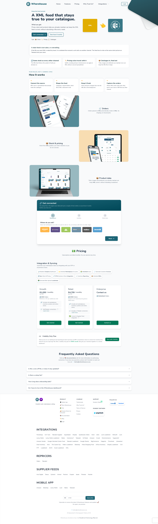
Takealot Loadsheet (72, 441)
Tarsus (47, 474)
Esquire (72, 474)
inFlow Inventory (100, 445)
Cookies (78, 414)
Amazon (92, 438)
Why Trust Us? (88, 4)
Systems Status (97, 402)
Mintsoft (114, 435)
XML (67, 448)
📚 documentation (70, 358)
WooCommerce (106, 438)
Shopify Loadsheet (112, 445)
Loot (120, 435)
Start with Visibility (112, 339)
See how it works (56, 35)
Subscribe (90, 498)
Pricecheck (111, 441)
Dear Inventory (41, 445)
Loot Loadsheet (105, 435)
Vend (92, 435)
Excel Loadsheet (59, 448)
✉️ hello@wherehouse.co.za (79, 510)
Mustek (90, 474)
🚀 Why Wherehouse (65, 405)
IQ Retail (85, 438)
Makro (63, 438)
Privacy (78, 411)
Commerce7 (70, 438)
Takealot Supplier (57, 435)
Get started (50, 323)
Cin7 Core (47, 435)
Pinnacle (83, 474)
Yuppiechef (116, 438)
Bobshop (77, 445)
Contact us (107, 323)
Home (58, 4)
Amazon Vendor (41, 441)
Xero (48, 445)
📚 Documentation (65, 415)
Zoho (97, 435)
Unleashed (119, 441)
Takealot (78, 438)
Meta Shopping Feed (88, 445)
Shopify (75, 435)
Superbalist (67, 435)
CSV (121, 445)
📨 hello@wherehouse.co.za (81, 362)
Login (124, 4)
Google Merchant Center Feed (56, 441)
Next (110, 239)
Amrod (59, 474)
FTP (38, 448)
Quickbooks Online (84, 435)
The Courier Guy (56, 445)
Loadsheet (44, 448)
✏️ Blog (62, 418)
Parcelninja (40, 435)
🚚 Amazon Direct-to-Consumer (65, 412)
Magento (103, 441)
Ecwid (98, 438)
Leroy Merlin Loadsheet (52, 438)
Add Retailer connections (49, 309)
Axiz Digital (40, 474)
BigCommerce (95, 441)
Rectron (65, 474)
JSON (50, 448)
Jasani (77, 474)
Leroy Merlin (40, 438)
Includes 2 (74, 311)
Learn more (46, 311)
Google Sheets (84, 441)
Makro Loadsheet (68, 445)
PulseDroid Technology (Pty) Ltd (88, 518)
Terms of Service (80, 408)
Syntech (53, 474)
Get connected (38, 35)
